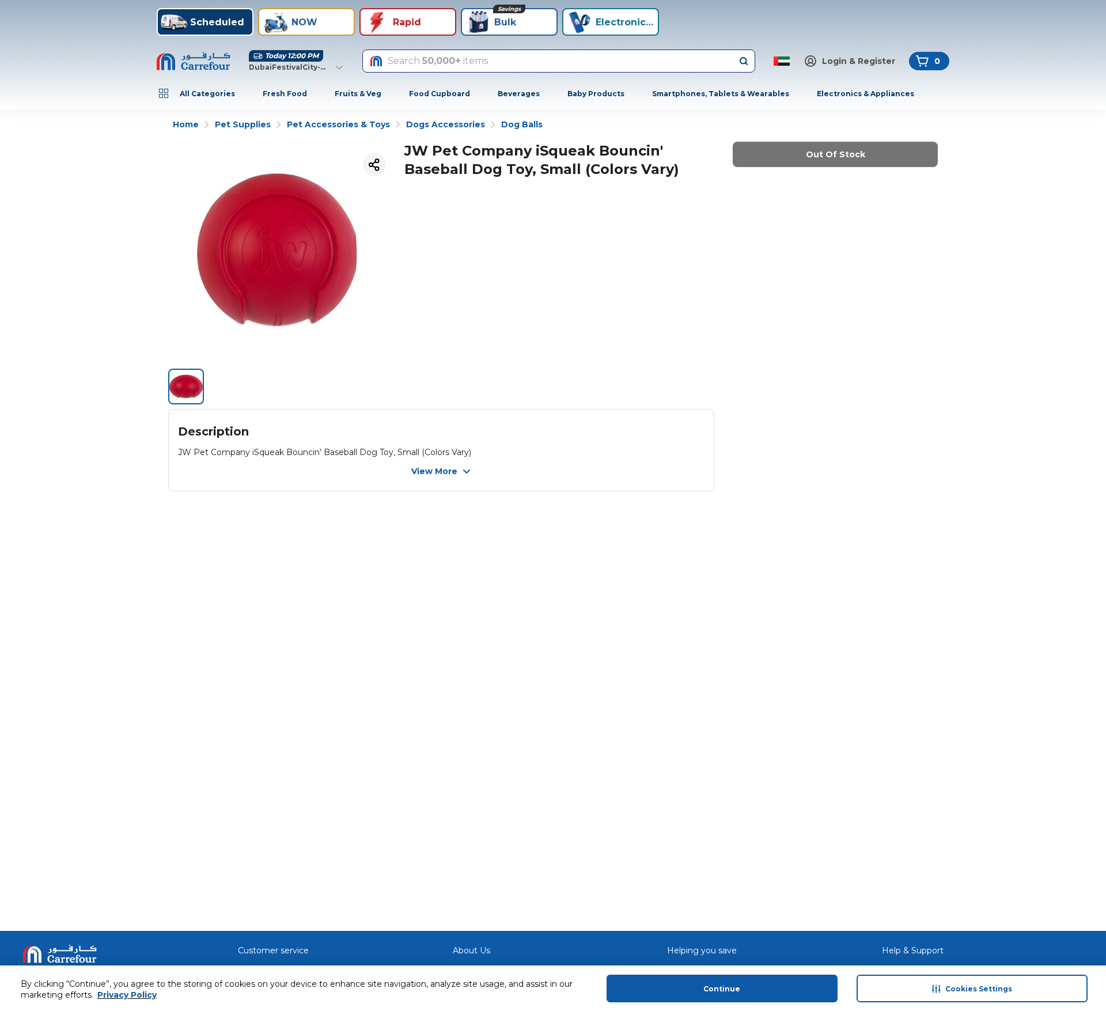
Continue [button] (721, 988)
